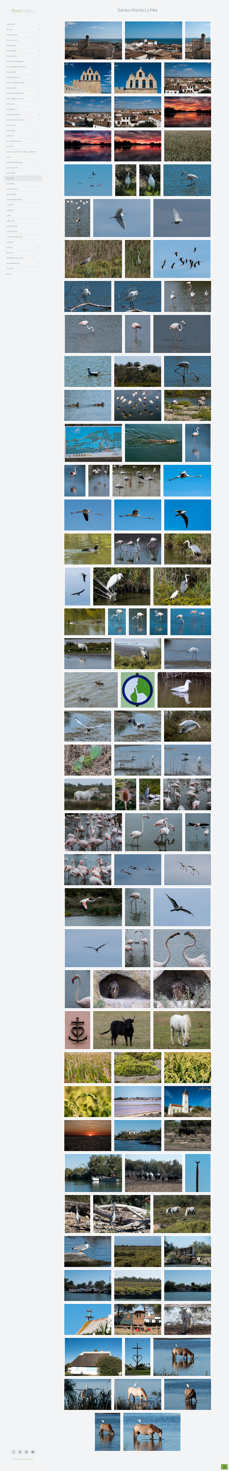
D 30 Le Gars (11, 88)
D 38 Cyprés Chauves (14, 99)
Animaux (10, 146)
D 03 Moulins (11, 40)
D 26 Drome (11, 72)
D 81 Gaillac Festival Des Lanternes (21, 152)
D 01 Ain (9, 30)
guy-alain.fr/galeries (26, 1459)
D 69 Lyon (10, 136)
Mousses (10, 242)
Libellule (10, 221)
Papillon (10, 253)
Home (8, 274)
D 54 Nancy (10, 125)
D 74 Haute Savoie (13, 141)
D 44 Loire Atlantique (15, 120)
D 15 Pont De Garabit (15, 61)
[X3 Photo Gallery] (26, 1452)
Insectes (10, 205)
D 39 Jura (10, 104)
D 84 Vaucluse (12, 168)
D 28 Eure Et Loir (13, 77)
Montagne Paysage (14, 237)
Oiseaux (9, 247)
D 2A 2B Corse (11, 35)
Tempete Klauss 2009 (14, 258)
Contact (10, 269)
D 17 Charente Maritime (16, 67)
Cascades (10, 184)
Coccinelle (11, 194)
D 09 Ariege (11, 51)
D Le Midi (10, 178)
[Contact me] (33, 1452)
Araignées (10, 173)
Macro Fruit (11, 231)
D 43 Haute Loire (13, 115)
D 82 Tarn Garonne (14, 162)
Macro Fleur (11, 226)
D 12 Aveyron (11, 56)
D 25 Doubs (11, 46)
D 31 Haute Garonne (14, 93)
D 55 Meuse (10, 131)
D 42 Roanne (11, 109)
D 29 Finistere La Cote (15, 83)
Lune (8, 157)
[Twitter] (20, 1452)
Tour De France (13, 263)
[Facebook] (13, 1452)
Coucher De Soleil (14, 200)
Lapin (8, 216)
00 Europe (10, 24)
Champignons (12, 189)
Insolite (9, 210)
